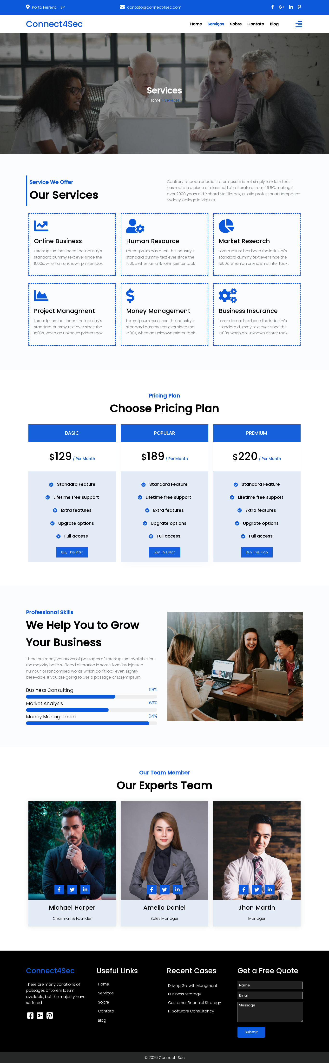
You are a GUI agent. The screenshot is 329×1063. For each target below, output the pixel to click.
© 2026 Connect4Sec (165, 1057)
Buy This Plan (72, 552)
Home (155, 100)
